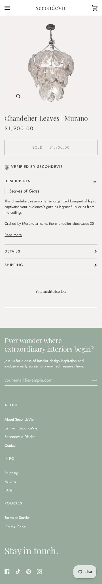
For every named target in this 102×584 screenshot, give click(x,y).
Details (12, 251)
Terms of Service (18, 517)
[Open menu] (13, 8)
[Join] (89, 380)
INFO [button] (9, 458)
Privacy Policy (15, 526)
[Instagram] (39, 571)
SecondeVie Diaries (20, 436)
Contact (10, 445)
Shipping (14, 265)
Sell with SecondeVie (21, 428)
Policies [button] (13, 503)
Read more (13, 235)
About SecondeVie (19, 419)
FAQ (8, 490)
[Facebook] (7, 571)
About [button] (11, 405)
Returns (10, 481)
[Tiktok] (17, 571)
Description (18, 181)
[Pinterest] (28, 571)
